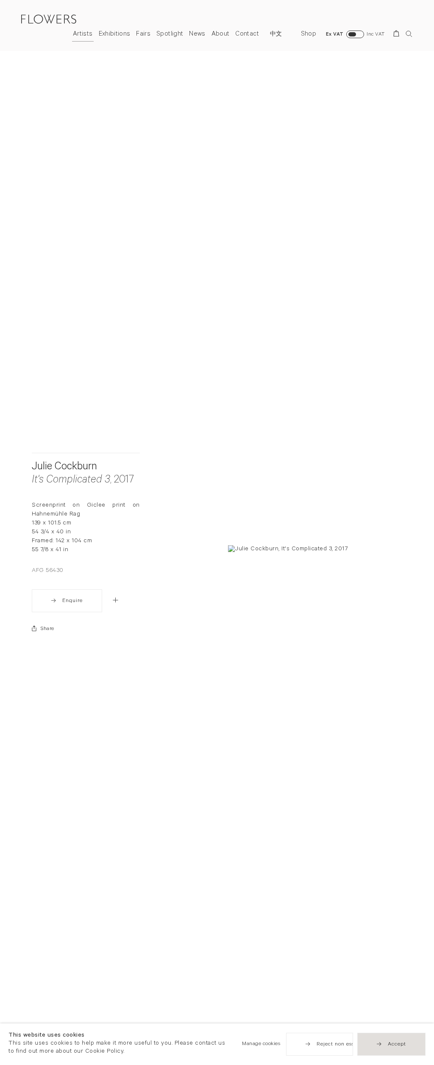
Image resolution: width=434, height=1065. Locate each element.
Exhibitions (115, 34)
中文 (276, 35)
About (220, 34)
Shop (308, 34)
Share (47, 629)
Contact (247, 34)
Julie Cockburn (64, 468)
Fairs (143, 34)
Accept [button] (397, 1045)
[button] (115, 599)
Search (409, 34)
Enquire (72, 601)
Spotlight (169, 34)
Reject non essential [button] (343, 1045)
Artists (82, 34)
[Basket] (397, 35)
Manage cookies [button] (261, 1044)
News (197, 34)
